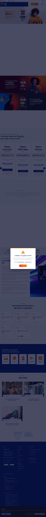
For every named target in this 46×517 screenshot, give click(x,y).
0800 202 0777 (28, 262)
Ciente (23, 265)
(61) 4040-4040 (21, 262)
